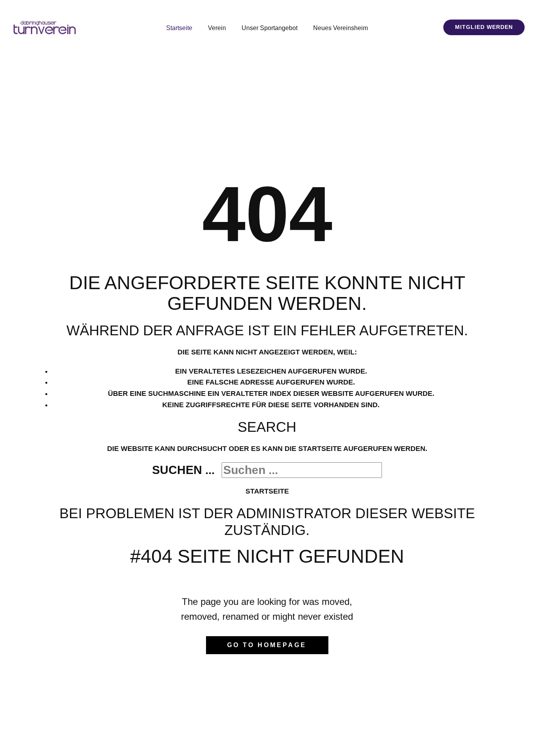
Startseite (267, 491)
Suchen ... (183, 469)
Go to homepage (266, 645)
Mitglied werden (484, 27)
